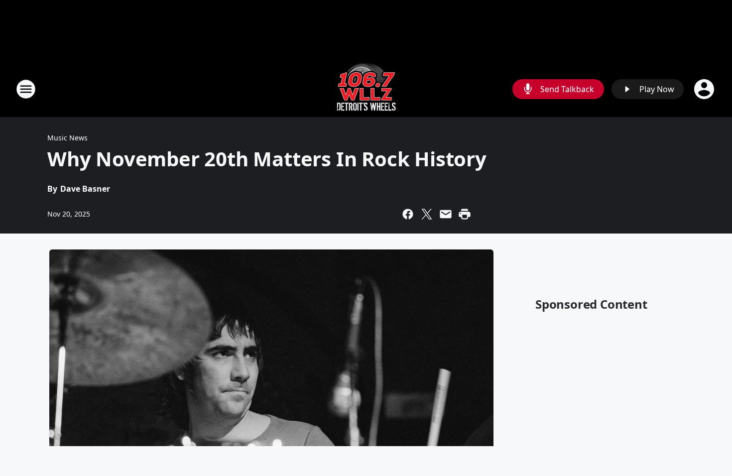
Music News (67, 137)
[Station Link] (366, 89)
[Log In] (705, 89)
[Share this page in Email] (446, 214)
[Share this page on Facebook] (408, 214)
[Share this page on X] (427, 214)
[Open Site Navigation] (26, 89)
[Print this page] (465, 214)
